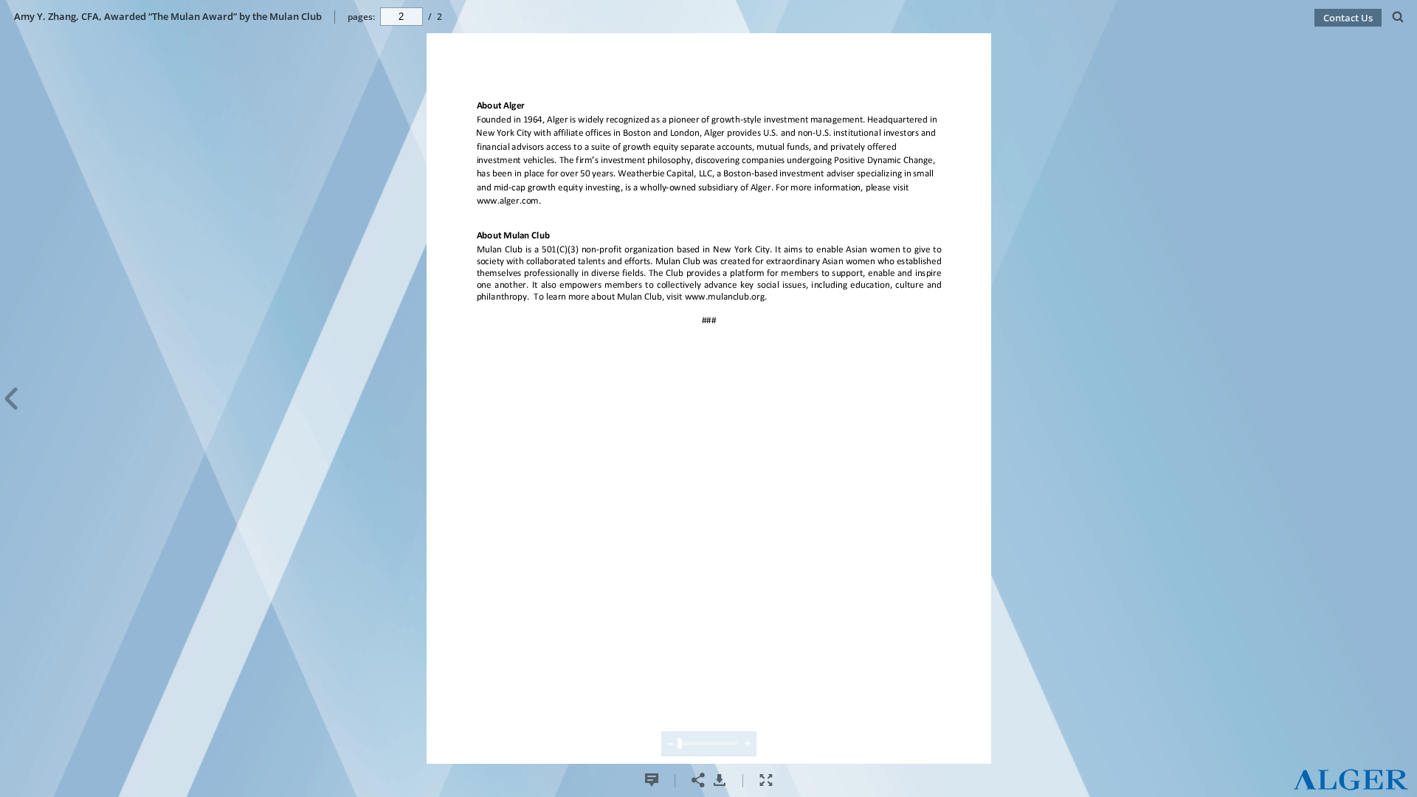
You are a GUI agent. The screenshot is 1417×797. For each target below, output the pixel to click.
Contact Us (1348, 17)
